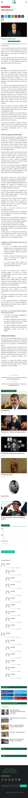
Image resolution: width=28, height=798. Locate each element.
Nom (2, 528)
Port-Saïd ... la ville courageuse (17, 732)
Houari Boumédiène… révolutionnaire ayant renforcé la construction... (17, 711)
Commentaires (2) (5, 560)
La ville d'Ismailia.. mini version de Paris (18, 718)
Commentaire (4, 541)
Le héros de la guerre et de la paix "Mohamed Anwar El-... (13, 518)
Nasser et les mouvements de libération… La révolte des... (17, 740)
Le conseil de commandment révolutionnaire (13, 453)
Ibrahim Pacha (5, 496)
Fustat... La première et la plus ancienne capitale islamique (17, 726)
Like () (19, 567)
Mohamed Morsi (5, 410)
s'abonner (23, 786)
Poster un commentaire (8, 552)
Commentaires (5, 525)
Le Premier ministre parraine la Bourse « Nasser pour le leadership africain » (14, 384)
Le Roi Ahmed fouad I (6, 474)
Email (2, 535)
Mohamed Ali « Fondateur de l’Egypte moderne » (13, 432)
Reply (14, 567)
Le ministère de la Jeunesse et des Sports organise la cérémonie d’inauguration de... (14, 378)
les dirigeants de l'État (6, 6)
